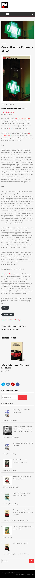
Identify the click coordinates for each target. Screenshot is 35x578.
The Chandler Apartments (23, 118)
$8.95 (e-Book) (7, 314)
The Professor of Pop (8, 112)
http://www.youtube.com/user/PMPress (13, 384)
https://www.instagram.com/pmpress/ (8, 384)
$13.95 (5, 308)
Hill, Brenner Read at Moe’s (9, 329)
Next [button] (32, 360)
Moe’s (10, 128)
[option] (17, 356)
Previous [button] (2, 360)
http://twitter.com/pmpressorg (3, 384)
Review (3, 43)
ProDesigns (30, 575)
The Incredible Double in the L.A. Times (14, 326)
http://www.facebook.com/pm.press (18, 384)
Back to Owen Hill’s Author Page (11, 320)
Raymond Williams (7, 274)
